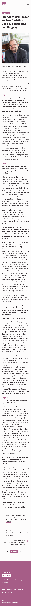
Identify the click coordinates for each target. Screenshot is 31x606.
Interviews (5, 13)
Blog (3, 589)
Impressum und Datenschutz (10, 603)
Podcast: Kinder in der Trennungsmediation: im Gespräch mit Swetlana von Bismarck (13, 542)
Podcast (9, 589)
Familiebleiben (18, 589)
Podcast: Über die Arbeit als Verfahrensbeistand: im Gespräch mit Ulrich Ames (17, 533)
